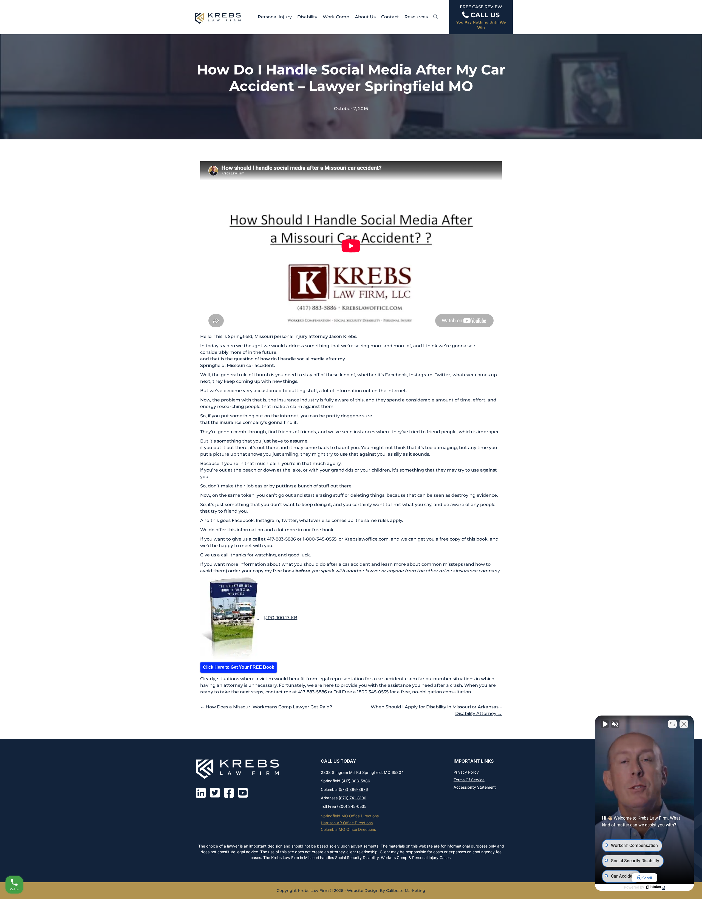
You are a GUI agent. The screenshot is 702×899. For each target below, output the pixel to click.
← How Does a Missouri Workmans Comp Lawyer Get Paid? (266, 707)
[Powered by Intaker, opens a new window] (655, 887)
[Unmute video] (605, 724)
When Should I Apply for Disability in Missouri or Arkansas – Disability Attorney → (436, 710)
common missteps (442, 564)
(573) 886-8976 (353, 789)
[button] (435, 17)
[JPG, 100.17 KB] (281, 617)
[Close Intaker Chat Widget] (684, 724)
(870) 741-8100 (352, 797)
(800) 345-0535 (351, 806)
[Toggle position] (672, 724)
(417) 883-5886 (355, 781)
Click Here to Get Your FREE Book (238, 667)
